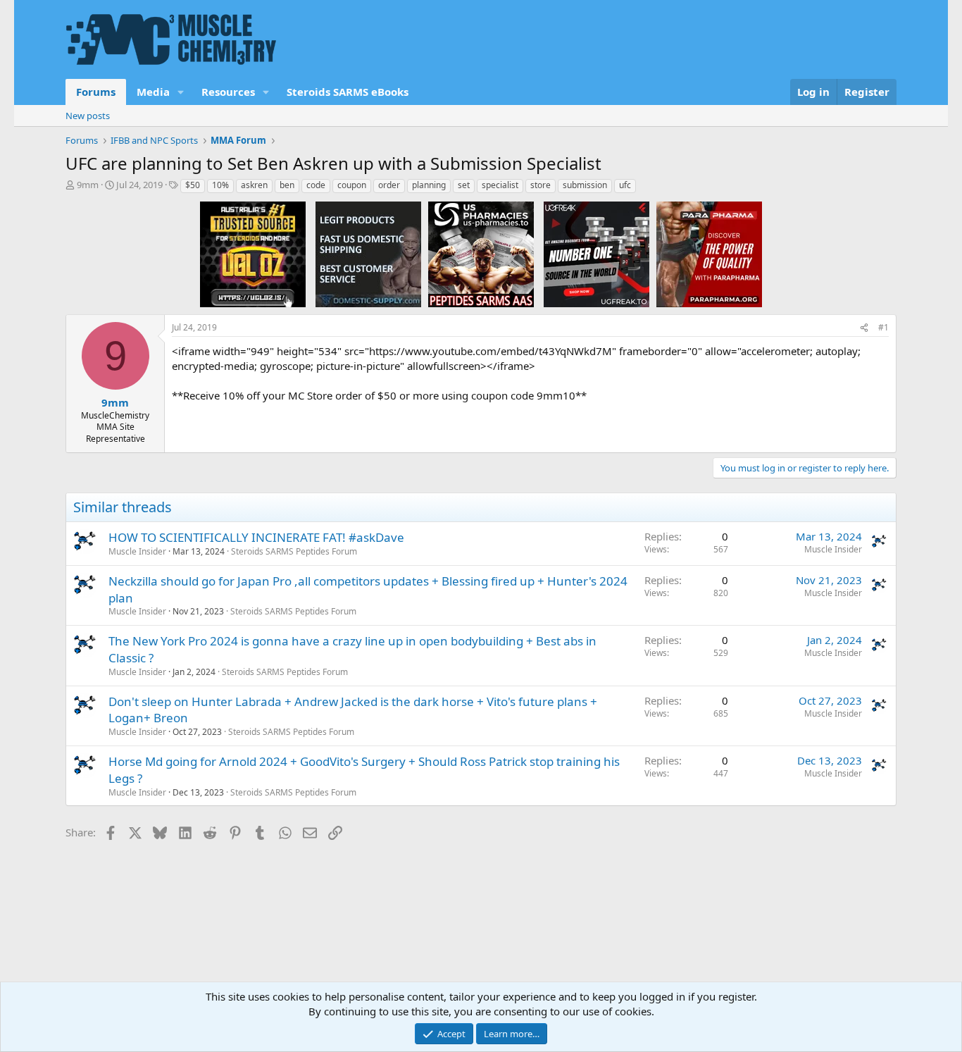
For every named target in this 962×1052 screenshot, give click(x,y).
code (315, 185)
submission (585, 185)
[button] (181, 92)
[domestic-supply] (368, 254)
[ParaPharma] (709, 254)
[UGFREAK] (596, 254)
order (389, 185)
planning (429, 185)
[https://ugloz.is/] (253, 254)
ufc (625, 185)
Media (153, 92)
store (540, 185)
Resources (228, 92)
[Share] (864, 328)
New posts (87, 115)
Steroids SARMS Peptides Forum (294, 551)
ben (287, 185)
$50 (192, 185)
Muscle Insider (137, 551)
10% (220, 185)
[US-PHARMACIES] (481, 254)
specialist (500, 185)
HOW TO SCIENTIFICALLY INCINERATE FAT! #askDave (256, 537)
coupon (351, 185)
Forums (95, 92)
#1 (883, 327)
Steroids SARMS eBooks (347, 92)
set (464, 185)
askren (254, 185)
